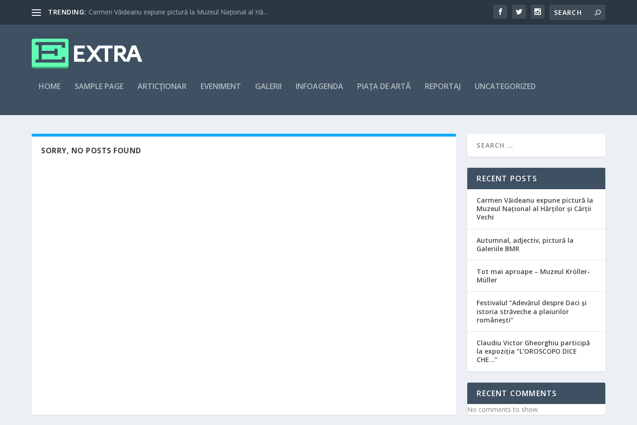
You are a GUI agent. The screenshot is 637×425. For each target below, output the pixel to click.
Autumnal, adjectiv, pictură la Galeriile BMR (525, 244)
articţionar (162, 86)
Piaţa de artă (384, 86)
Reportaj (443, 86)
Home (50, 86)
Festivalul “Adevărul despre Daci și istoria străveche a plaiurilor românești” (532, 311)
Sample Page (99, 86)
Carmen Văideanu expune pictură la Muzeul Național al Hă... (178, 11)
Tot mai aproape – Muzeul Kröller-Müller (533, 275)
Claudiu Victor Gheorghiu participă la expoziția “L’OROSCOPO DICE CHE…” (533, 351)
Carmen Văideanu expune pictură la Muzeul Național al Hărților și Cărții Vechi (535, 208)
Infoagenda (319, 86)
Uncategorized (505, 86)
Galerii (268, 86)
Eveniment (221, 86)
